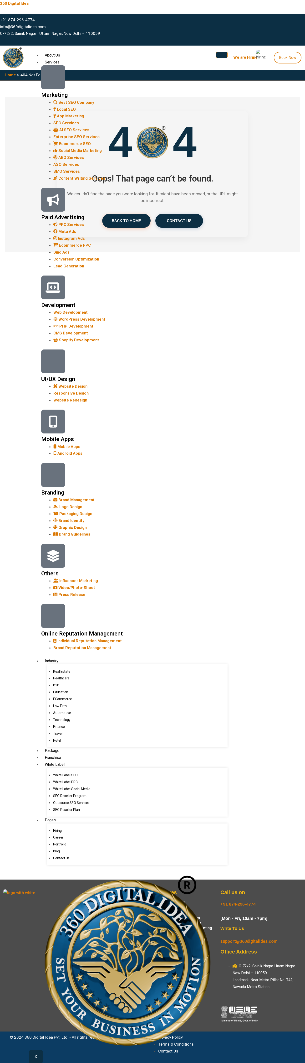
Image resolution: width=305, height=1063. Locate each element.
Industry (51, 661)
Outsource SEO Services (71, 803)
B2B (56, 685)
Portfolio (59, 844)
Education (60, 692)
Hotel (57, 740)
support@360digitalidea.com (248, 941)
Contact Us (61, 858)
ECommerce (62, 699)
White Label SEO (65, 775)
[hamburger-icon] (222, 55)
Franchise (53, 757)
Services (52, 62)
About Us (52, 55)
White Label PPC (65, 782)
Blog (56, 851)
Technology (62, 720)
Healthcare (61, 678)
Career (58, 837)
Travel (57, 733)
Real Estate (61, 671)
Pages (50, 820)
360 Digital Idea (14, 3)
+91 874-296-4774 (238, 904)
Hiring (57, 831)
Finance (59, 727)
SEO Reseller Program (69, 796)
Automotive (62, 713)
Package (52, 750)
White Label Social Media (71, 789)
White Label (55, 764)
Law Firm (60, 706)
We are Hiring (245, 57)
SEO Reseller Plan (66, 810)
